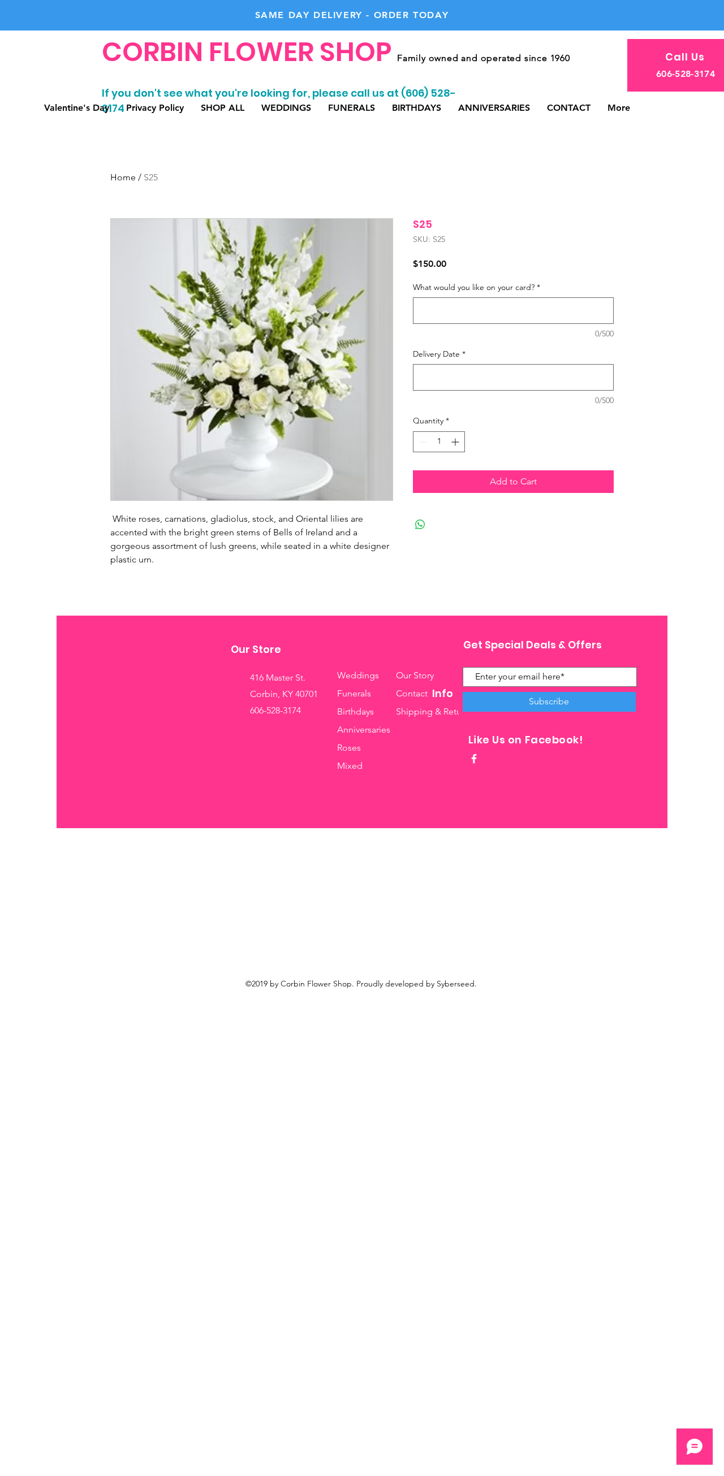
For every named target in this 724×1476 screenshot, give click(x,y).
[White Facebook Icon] (474, 758)
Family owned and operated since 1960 (483, 58)
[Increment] (456, 442)
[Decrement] (422, 442)
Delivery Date (439, 354)
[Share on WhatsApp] (420, 524)
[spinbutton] (439, 442)
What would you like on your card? (476, 287)
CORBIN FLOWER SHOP (249, 51)
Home (123, 177)
